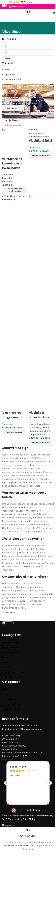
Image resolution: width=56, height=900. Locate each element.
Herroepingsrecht (10, 652)
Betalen (6, 657)
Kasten (5, 689)
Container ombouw (11, 704)
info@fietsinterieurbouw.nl (30, 729)
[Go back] (5, 25)
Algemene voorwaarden (13, 672)
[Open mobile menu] (3, 12)
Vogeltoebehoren (10, 714)
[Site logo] (28, 12)
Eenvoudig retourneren (13, 677)
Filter (7, 59)
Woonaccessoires (10, 709)
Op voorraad (11, 74)
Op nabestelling (13, 79)
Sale (7, 69)
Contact (6, 662)
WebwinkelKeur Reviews (15, 845)
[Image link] (8, 627)
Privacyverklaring (10, 647)
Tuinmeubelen (9, 699)
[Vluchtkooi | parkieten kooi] (41, 302)
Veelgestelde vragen (12, 642)
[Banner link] (28, 101)
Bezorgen (6, 667)
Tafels (5, 694)
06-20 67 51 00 (29, 725)
